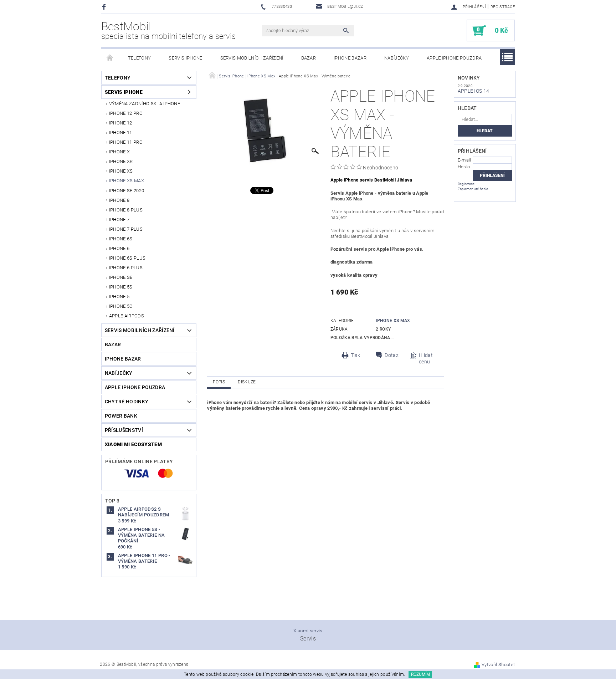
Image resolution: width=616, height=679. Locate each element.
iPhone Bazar (350, 58)
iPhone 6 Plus (126, 267)
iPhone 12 (120, 123)
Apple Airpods (126, 315)
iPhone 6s (121, 238)
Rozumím (420, 674)
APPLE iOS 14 (473, 91)
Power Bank (121, 416)
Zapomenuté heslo (473, 189)
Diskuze (247, 381)
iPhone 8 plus (126, 210)
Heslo (464, 166)
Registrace (503, 7)
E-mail (464, 160)
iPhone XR (121, 161)
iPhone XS (121, 171)
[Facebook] (105, 7)
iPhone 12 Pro (126, 113)
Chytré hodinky (126, 401)
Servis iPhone (185, 58)
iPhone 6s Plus (127, 258)
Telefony (139, 58)
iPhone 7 (119, 219)
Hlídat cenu (426, 358)
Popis (219, 381)
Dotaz (392, 355)
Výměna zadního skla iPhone (144, 103)
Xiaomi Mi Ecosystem (133, 444)
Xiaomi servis (307, 630)
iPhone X (119, 151)
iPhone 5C (121, 306)
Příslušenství (124, 430)
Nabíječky (396, 58)
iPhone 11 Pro (126, 142)
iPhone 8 (119, 200)
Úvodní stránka (110, 58)
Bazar (308, 58)
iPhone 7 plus (126, 229)
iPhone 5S (121, 287)
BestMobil (168, 30)
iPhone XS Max (126, 180)
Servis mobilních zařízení (251, 58)
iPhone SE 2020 (126, 190)
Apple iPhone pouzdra (454, 58)
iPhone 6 (119, 248)
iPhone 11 (120, 132)
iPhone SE (121, 277)
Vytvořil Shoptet (498, 664)
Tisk (355, 355)
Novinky (469, 78)
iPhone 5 (119, 296)
